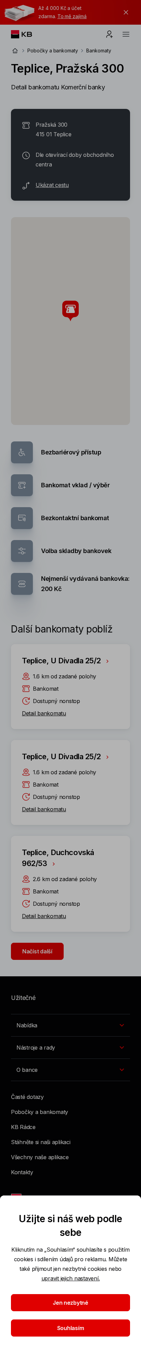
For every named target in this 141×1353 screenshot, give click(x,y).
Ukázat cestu (52, 184)
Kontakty (22, 1172)
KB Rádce (23, 1127)
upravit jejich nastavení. (70, 1278)
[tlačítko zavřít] (124, 12)
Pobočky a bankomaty (52, 50)
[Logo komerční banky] (27, 34)
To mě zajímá (72, 16)
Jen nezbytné (70, 1302)
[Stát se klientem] (109, 34)
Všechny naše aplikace (40, 1157)
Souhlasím (70, 1328)
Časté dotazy (27, 1096)
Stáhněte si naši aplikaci (40, 1142)
